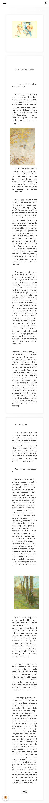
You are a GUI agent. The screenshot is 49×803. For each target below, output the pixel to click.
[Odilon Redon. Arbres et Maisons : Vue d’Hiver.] (26, 592)
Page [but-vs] (24, 791)
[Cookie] (5, 797)
